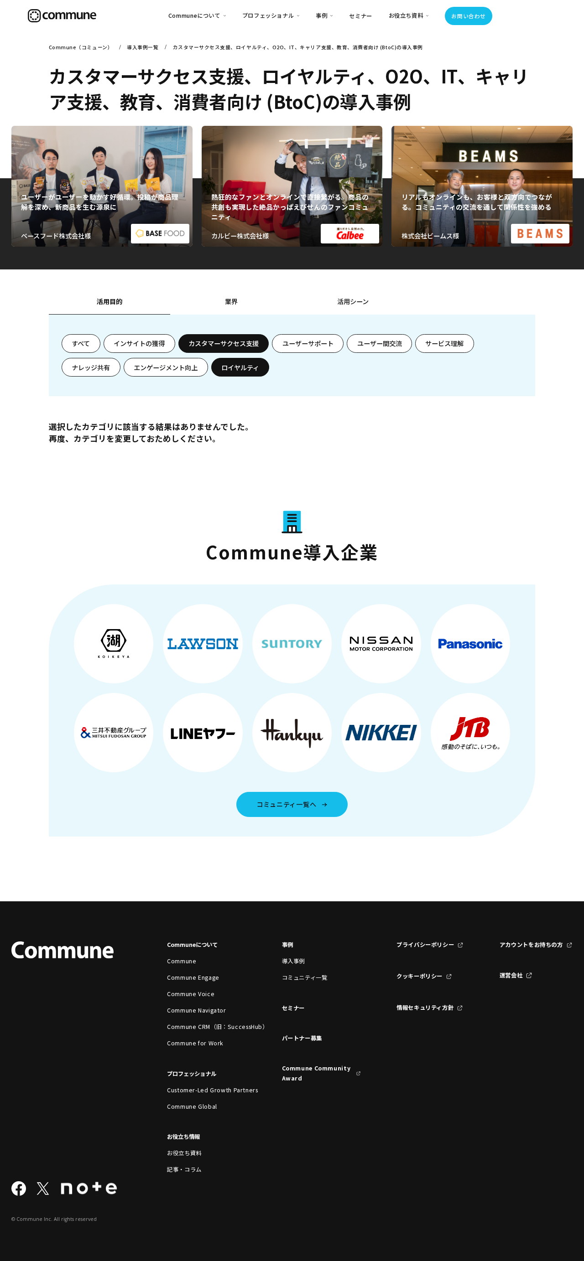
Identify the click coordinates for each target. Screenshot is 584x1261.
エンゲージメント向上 (166, 367)
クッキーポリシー (419, 976)
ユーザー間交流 (379, 343)
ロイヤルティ (240, 367)
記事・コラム (184, 1169)
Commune (181, 961)
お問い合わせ (468, 16)
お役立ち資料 (184, 1153)
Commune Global (192, 1106)
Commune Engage (193, 977)
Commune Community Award (316, 1073)
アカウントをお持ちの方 (531, 945)
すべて (81, 343)
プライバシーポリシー (425, 945)
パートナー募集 (302, 1038)
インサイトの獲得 (139, 343)
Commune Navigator (196, 1010)
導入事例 (293, 961)
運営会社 (511, 975)
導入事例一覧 (142, 47)
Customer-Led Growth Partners (206, 1090)
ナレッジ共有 (91, 367)
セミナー (360, 16)
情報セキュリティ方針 (425, 1007)
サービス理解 (444, 343)
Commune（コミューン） (81, 47)
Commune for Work (195, 1043)
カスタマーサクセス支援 (223, 343)
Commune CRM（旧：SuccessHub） (206, 1027)
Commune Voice (190, 994)
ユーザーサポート (308, 343)
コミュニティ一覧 (305, 977)
